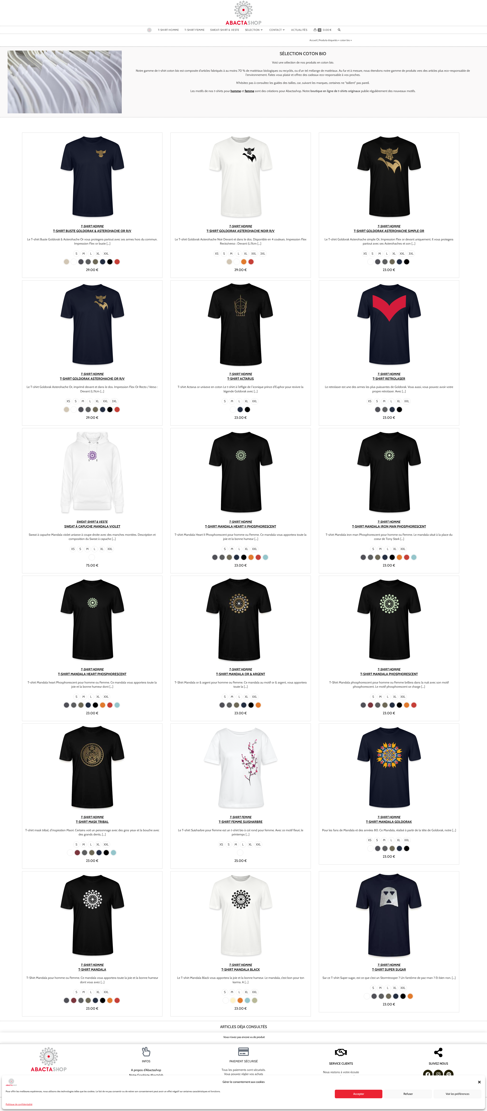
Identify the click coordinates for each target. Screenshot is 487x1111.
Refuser (408, 1094)
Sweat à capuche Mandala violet (92, 526)
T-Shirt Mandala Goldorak (389, 822)
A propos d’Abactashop (146, 1070)
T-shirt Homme (92, 226)
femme (249, 91)
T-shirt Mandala (92, 969)
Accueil (313, 40)
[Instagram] (438, 1074)
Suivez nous (438, 1063)
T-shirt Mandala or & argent (240, 674)
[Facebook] (428, 1074)
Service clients (341, 1063)
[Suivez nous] (438, 1052)
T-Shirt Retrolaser (389, 379)
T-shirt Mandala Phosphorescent (389, 674)
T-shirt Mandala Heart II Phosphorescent (240, 526)
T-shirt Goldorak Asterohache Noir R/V (241, 231)
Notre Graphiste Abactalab (146, 1075)
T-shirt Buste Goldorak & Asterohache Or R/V (92, 231)
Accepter (358, 1094)
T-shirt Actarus (240, 379)
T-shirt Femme (240, 817)
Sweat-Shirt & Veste (92, 522)
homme (236, 91)
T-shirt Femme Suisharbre (241, 822)
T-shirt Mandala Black (240, 969)
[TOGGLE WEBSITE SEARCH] (339, 30)
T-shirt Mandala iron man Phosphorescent (389, 526)
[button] (479, 1082)
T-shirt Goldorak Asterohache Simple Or (389, 231)
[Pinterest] (449, 1074)
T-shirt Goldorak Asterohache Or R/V (92, 379)
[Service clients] (340, 1052)
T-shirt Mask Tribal (92, 822)
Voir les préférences (457, 1094)
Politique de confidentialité (19, 1104)
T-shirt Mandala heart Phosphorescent (92, 674)
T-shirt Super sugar (389, 969)
